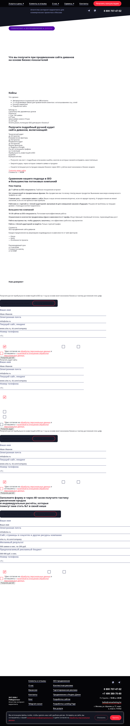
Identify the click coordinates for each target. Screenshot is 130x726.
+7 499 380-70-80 (111, 693)
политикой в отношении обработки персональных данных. (26, 354)
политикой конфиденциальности (40, 717)
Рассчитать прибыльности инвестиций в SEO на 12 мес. (31, 63)
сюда (64, 272)
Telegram (85, 346)
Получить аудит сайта (17, 170)
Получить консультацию (107, 3)
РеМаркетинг (17, 28)
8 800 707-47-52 (112, 10)
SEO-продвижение (34, 28)
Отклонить (101, 718)
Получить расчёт (15, 243)
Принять (115, 718)
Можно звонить (14, 346)
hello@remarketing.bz (111, 702)
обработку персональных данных (35, 422)
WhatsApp (70, 346)
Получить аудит (7, 429)
